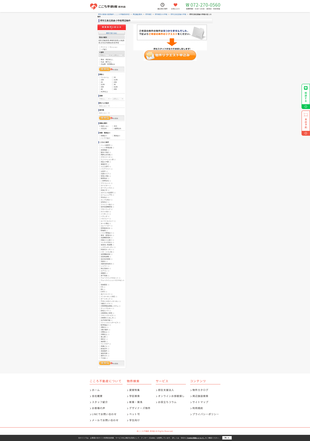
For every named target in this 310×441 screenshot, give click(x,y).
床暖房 (104, 273)
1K (115, 77)
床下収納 (105, 276)
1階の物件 (105, 330)
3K (115, 84)
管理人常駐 (106, 176)
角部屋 (104, 341)
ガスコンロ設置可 (108, 193)
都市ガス (105, 356)
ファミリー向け (107, 204)
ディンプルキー (107, 308)
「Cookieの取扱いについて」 (195, 438)
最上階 (104, 337)
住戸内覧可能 (106, 320)
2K (102, 82)
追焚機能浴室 (106, 254)
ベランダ (105, 216)
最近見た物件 (162, 8)
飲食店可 (105, 349)
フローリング (106, 209)
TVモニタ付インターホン (111, 301)
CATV (104, 292)
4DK (115, 89)
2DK (115, 82)
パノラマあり (105, 138)
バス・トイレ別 (107, 252)
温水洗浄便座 (106, 259)
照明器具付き (106, 228)
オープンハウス (107, 188)
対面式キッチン (107, 249)
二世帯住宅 (106, 181)
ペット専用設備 (107, 148)
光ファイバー (106, 294)
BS (103, 289)
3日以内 (104, 128)
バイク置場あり (107, 233)
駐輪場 (104, 230)
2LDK (103, 84)
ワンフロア (106, 344)
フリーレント (106, 183)
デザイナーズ (106, 157)
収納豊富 (105, 285)
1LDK (116, 80)
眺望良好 (105, 178)
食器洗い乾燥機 (107, 245)
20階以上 (105, 334)
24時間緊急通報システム (110, 306)
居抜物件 (105, 351)
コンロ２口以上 (107, 242)
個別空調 (105, 353)
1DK (102, 80)
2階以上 (104, 327)
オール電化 (106, 223)
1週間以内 (117, 128)
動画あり (117, 136)
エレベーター (106, 226)
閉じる (227, 438)
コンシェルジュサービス (110, 322)
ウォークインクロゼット (110, 278)
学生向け (105, 197)
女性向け (105, 202)
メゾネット (106, 214)
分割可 (104, 171)
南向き (104, 339)
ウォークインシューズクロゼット (111, 281)
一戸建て (104, 49)
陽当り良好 (106, 152)
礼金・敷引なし (106, 62)
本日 (115, 126)
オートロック (106, 299)
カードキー (106, 185)
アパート (104, 47)
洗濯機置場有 (106, 238)
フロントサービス (108, 315)
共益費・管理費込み (108, 64)
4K (102, 89)
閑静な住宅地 (106, 155)
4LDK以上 (104, 92)
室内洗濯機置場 (107, 207)
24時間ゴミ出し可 (108, 318)
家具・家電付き (107, 235)
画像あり (104, 136)
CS (103, 287)
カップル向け (106, 200)
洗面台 (104, 261)
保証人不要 (106, 162)
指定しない (105, 126)
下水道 (104, 358)
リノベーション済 (108, 159)
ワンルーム (105, 77)
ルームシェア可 (107, 195)
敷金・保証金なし (107, 59)
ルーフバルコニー (108, 221)
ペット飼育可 (106, 145)
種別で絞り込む (111, 33)
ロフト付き (106, 212)
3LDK (116, 87)
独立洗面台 (106, 268)
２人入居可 (106, 166)
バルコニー (106, 219)
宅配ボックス (106, 303)
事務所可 (105, 164)
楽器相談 (105, 150)
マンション (113, 47)
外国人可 (105, 190)
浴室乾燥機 (106, 257)
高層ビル (105, 346)
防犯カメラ (106, 311)
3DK (102, 87)
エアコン (105, 271)
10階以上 (105, 332)
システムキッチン (108, 247)
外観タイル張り (107, 240)
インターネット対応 (109, 296)
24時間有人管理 (107, 313)
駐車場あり (106, 325)
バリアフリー (106, 169)
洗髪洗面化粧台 (107, 264)
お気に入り (175, 8)
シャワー (105, 266)
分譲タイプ (106, 174)
